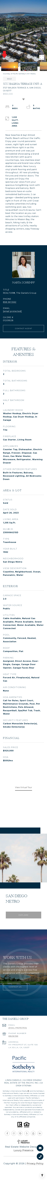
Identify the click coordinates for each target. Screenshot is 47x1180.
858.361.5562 (9, 302)
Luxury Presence (24, 1150)
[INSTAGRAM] (13, 1133)
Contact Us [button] (15, 987)
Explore (24, 915)
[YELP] (26, 1133)
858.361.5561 (13, 1036)
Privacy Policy (35, 1163)
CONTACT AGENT (23, 328)
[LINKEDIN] (39, 1133)
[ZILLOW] (33, 1133)
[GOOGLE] (20, 1133)
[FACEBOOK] (7, 1133)
